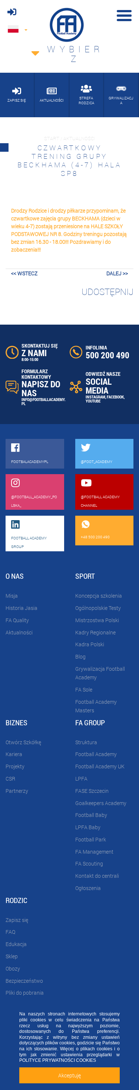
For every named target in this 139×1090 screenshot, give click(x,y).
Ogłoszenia (88, 888)
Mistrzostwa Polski (97, 620)
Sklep (12, 956)
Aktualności (19, 632)
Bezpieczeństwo (24, 980)
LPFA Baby (87, 827)
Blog (80, 656)
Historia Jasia (21, 607)
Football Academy (96, 754)
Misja (12, 595)
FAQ (10, 931)
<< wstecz (24, 273)
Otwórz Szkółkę (23, 742)
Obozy (13, 968)
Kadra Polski (89, 644)
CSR (10, 778)
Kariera (14, 754)
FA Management (94, 851)
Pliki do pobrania (25, 992)
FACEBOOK (115, 397)
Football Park (90, 839)
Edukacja (16, 944)
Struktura (86, 742)
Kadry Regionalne (95, 632)
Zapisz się (17, 919)
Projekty (15, 766)
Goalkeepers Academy (100, 803)
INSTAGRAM (95, 397)
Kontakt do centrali (97, 875)
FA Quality (17, 620)
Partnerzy (17, 790)
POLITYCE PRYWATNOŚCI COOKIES (57, 1060)
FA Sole (83, 689)
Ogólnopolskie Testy (98, 607)
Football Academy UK (100, 766)
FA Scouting (89, 863)
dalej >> (117, 273)
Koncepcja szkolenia (98, 595)
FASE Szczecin (92, 790)
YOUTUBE (93, 401)
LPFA (81, 778)
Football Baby (91, 814)
